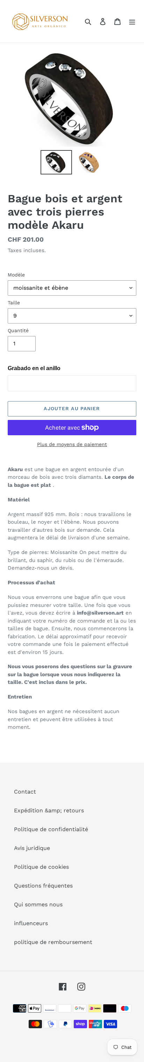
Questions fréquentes (43, 885)
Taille (14, 302)
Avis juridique (32, 848)
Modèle (16, 275)
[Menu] (132, 21)
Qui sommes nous (38, 904)
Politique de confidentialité (51, 829)
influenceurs (31, 923)
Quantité (18, 330)
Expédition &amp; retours (49, 810)
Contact (25, 791)
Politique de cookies (41, 867)
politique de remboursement (53, 942)
